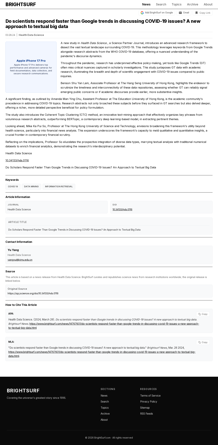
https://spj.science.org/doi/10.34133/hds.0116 (33, 293)
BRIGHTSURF (20, 4)
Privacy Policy (148, 401)
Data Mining (31, 186)
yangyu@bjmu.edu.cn (20, 259)
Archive (192, 4)
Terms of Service (150, 395)
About (208, 4)
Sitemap (145, 407)
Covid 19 (13, 186)
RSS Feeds (146, 413)
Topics (177, 4)
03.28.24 (10, 34)
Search (161, 4)
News (146, 4)
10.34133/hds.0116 (17, 160)
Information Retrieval (59, 186)
